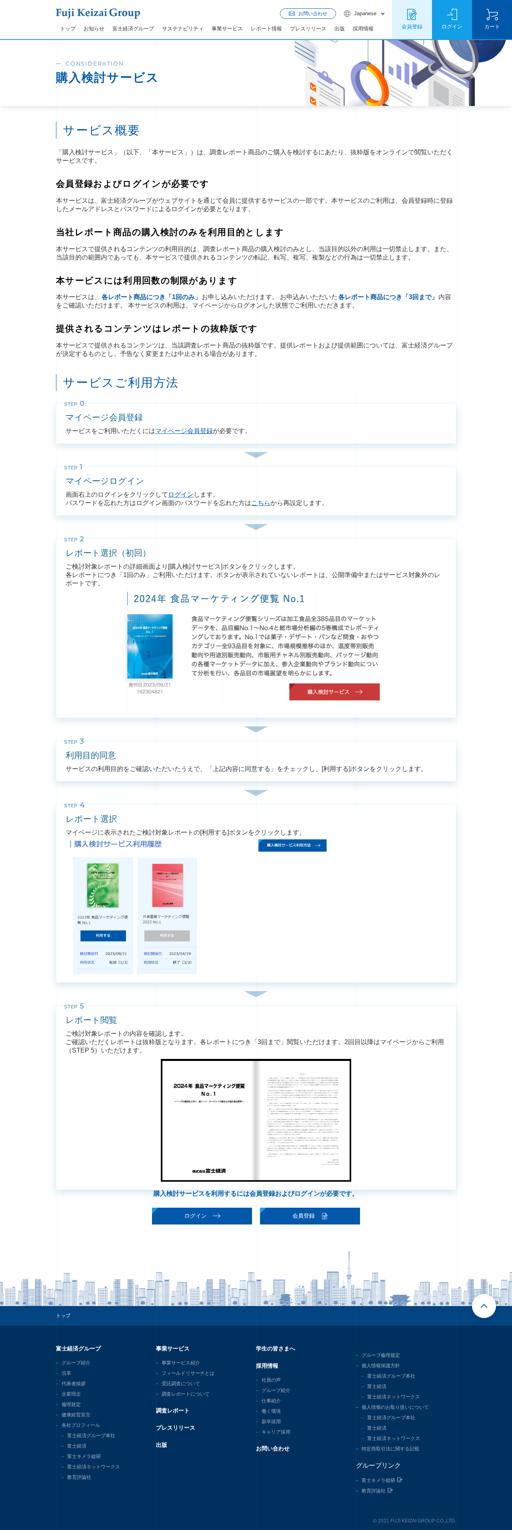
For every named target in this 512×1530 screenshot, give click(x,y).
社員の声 (271, 1380)
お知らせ (94, 29)
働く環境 (271, 1411)
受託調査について (181, 1383)
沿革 (66, 1373)
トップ (68, 29)
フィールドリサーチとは (188, 1373)
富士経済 (76, 1446)
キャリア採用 (276, 1432)
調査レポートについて (186, 1394)
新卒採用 (271, 1421)
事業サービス (227, 29)
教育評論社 (79, 1477)
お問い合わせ (273, 1448)
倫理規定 (71, 1404)
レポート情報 (266, 29)
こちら (260, 502)
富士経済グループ (133, 29)
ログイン (181, 494)
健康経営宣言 (76, 1415)
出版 (339, 29)
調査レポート (173, 1410)
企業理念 (71, 1394)
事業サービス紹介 (181, 1363)
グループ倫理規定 (381, 1355)
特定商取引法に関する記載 (390, 1449)
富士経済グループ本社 (91, 1435)
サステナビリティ (183, 29)
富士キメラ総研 (84, 1456)
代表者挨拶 (74, 1383)
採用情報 (363, 29)
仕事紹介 (271, 1401)
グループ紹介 (76, 1363)
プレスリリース (308, 29)
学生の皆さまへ (275, 1348)
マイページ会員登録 (184, 430)
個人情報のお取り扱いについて (395, 1407)
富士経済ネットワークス (93, 1467)
